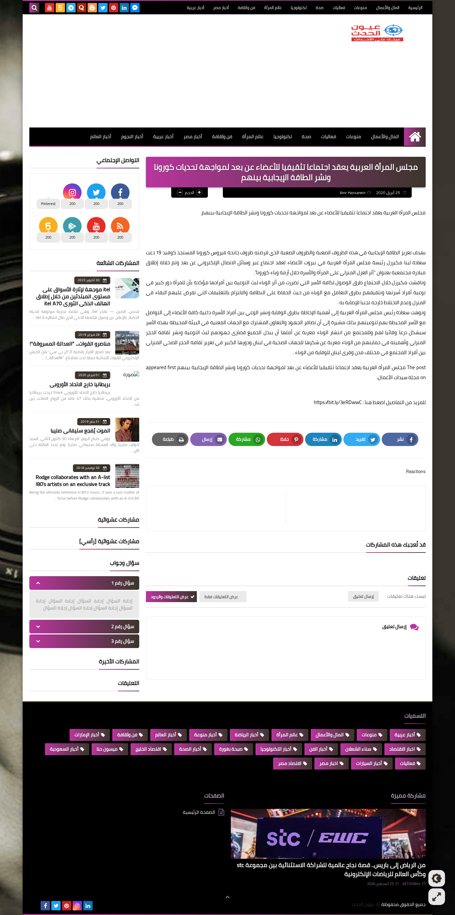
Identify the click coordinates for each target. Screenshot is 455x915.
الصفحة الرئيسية (199, 812)
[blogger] (92, 7)
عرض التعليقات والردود (170, 596)
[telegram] (71, 7)
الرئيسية (415, 7)
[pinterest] (113, 7)
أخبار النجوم (132, 136)
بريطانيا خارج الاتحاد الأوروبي (80, 384)
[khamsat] (60, 7)
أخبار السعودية (64, 749)
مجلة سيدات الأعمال (398, 377)
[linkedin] (124, 7)
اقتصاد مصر (289, 763)
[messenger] (135, 7)
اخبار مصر (328, 763)
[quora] (81, 7)
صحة (320, 7)
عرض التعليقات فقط (221, 596)
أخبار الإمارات (87, 734)
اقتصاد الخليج (148, 749)
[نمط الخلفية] (436, 896)
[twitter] (103, 7)
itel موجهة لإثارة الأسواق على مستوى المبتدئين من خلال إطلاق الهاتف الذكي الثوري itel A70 (73, 296)
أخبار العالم (100, 136)
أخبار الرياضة (246, 734)
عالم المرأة (273, 7)
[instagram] (77, 905)
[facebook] (45, 905)
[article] (219, 508)
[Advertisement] (150, 70)
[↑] (227, 897)
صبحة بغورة (230, 749)
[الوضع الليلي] (436, 878)
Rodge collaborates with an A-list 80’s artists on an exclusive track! (73, 480)
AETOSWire (411, 883)
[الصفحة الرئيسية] (415, 136)
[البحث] (34, 8)
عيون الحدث (363, 904)
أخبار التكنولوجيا (275, 749)
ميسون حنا (107, 749)
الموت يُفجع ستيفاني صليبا (80, 430)
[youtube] (49, 7)
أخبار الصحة (190, 749)
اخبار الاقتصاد (402, 749)
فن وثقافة (246, 7)
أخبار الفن (318, 749)
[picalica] (34, 905)
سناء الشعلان (358, 749)
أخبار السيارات (369, 763)
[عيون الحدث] (377, 32)
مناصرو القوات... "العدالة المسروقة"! (70, 343)
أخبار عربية (195, 7)
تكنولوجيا (299, 7)
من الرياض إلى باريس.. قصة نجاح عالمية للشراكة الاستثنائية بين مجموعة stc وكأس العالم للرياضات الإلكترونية (331, 869)
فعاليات (339, 7)
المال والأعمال (387, 7)
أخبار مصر (221, 7)
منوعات (360, 7)
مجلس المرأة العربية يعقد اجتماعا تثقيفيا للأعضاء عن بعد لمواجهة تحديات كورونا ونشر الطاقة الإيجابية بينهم (291, 367)
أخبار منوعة (205, 734)
